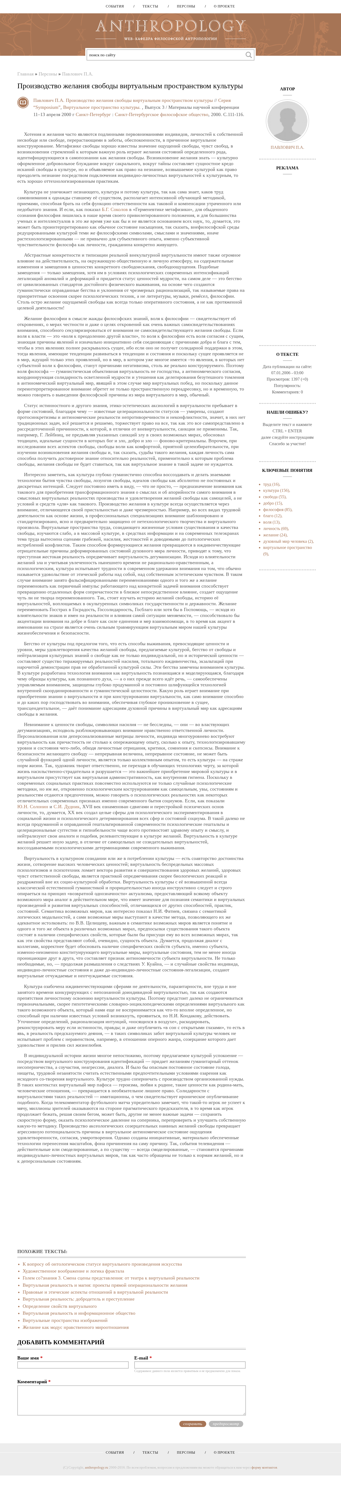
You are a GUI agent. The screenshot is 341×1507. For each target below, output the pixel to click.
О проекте (222, 6)
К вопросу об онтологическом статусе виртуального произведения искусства (102, 1264)
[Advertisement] (131, 1206)
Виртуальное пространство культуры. (102, 107)
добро (268, 503)
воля (267, 522)
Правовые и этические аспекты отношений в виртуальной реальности (95, 1292)
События (115, 6)
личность (271, 528)
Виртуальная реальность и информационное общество (79, 1313)
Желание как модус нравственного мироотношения (76, 1327)
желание (271, 535)
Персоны (184, 6)
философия (273, 509)
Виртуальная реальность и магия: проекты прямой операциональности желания (105, 1285)
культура (271, 490)
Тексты (149, 6)
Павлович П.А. (77, 74)
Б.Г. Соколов (115, 209)
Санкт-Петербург (93, 114)
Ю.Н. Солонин (32, 806)
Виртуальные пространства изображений (65, 1320)
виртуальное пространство (287, 547)
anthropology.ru (96, 1467)
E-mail (143, 1358)
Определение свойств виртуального (60, 1306)
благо (268, 515)
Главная (25, 74)
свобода (270, 497)
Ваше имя (30, 1358)
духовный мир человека (285, 541)
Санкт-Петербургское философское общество (161, 114)
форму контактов (264, 1467)
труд (267, 484)
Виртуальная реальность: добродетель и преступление (79, 1299)
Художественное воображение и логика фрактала (73, 1271)
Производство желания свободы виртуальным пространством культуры (139, 100)
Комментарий (34, 1381)
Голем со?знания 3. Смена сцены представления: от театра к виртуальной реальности (111, 1278)
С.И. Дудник (67, 806)
